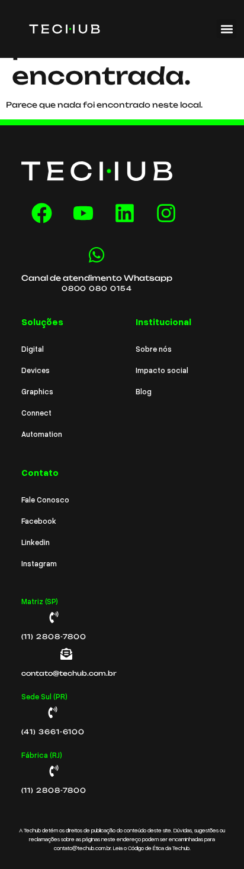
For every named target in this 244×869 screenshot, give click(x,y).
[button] (226, 28)
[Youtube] (83, 213)
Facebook (38, 521)
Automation (41, 434)
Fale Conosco (45, 499)
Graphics (37, 391)
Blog (144, 391)
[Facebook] (42, 213)
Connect (36, 412)
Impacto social (162, 370)
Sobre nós (154, 349)
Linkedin (35, 542)
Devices (35, 370)
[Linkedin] (125, 213)
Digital (32, 349)
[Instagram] (166, 213)
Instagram (39, 563)
